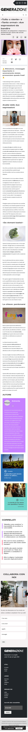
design (5, 684)
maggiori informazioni (11, 728)
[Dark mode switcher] (26, 15)
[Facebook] (22, 3)
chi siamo (6, 667)
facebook (6, 695)
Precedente (10, 471)
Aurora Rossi (21, 506)
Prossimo (22, 500)
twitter (5, 692)
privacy (5, 669)
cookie (5, 670)
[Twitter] (17, 3)
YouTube (6, 697)
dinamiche (6, 679)
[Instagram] (20, 3)
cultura (5, 680)
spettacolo (6, 682)
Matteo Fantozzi (8, 477)
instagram (6, 694)
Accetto (19, 728)
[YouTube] (25, 3)
